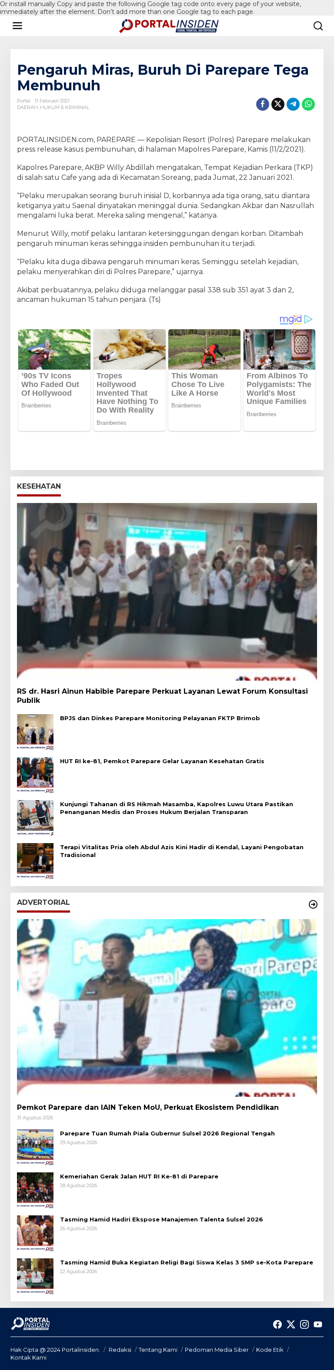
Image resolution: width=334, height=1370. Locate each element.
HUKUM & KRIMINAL (64, 107)
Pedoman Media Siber (217, 1349)
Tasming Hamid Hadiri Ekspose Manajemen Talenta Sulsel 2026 (161, 1219)
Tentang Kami (158, 1349)
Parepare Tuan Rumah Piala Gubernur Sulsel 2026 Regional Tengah (167, 1133)
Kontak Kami (28, 1357)
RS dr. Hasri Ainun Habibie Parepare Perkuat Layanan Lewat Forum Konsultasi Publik (162, 696)
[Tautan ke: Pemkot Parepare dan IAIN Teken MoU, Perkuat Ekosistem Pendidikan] (167, 1008)
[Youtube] (318, 1324)
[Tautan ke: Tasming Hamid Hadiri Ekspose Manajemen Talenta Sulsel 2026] (35, 1233)
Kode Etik (270, 1349)
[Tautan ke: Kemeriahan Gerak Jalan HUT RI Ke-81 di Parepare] (35, 1190)
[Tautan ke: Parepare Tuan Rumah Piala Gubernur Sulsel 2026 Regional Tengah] (35, 1147)
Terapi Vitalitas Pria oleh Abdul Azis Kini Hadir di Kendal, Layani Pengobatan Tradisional (182, 851)
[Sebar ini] (262, 104)
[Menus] (17, 26)
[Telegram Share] (293, 104)
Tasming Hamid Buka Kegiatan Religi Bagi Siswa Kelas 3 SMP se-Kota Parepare (186, 1262)
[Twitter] (291, 1324)
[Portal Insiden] (169, 25)
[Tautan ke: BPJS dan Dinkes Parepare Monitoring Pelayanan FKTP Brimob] (35, 731)
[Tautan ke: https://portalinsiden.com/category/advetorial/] (313, 904)
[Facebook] (277, 1324)
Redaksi (120, 1349)
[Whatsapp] (308, 104)
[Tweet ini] (277, 104)
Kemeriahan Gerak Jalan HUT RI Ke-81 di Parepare (139, 1176)
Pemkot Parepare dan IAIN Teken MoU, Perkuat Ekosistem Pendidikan (148, 1107)
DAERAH (27, 107)
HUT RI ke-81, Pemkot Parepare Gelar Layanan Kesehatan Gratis (162, 761)
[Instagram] (304, 1324)
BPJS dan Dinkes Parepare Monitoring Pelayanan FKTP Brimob (160, 718)
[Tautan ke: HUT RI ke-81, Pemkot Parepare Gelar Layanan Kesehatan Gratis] (35, 774)
